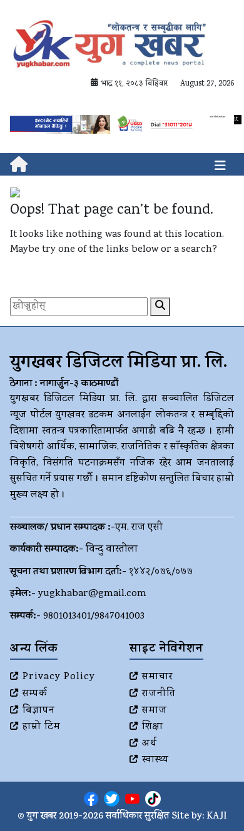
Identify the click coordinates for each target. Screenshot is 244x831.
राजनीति (159, 694)
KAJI (216, 817)
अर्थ (149, 744)
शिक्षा (152, 727)
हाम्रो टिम (42, 727)
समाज (154, 711)
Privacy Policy (59, 677)
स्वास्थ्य (155, 760)
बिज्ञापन (39, 711)
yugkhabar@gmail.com (92, 594)
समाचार (157, 677)
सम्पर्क (35, 694)
